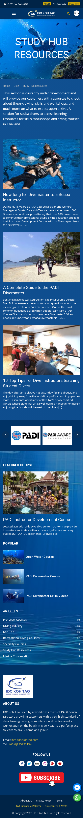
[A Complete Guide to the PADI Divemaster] (41, 257)
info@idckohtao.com (24, 740)
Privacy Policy (43, 800)
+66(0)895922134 (19, 744)
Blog (16, 86)
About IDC (26, 800)
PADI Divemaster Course (43, 576)
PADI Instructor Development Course (37, 519)
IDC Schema (74, 4)
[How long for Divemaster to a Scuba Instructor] (41, 164)
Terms (58, 800)
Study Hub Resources (35, 86)
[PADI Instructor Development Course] (35, 492)
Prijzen (47, 4)
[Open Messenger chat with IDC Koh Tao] (77, 787)
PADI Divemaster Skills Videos (47, 596)
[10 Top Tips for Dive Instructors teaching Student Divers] (41, 349)
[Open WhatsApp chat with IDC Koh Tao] (77, 797)
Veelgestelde (59, 4)
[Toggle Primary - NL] (14, 13)
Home (6, 86)
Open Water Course (40, 557)
